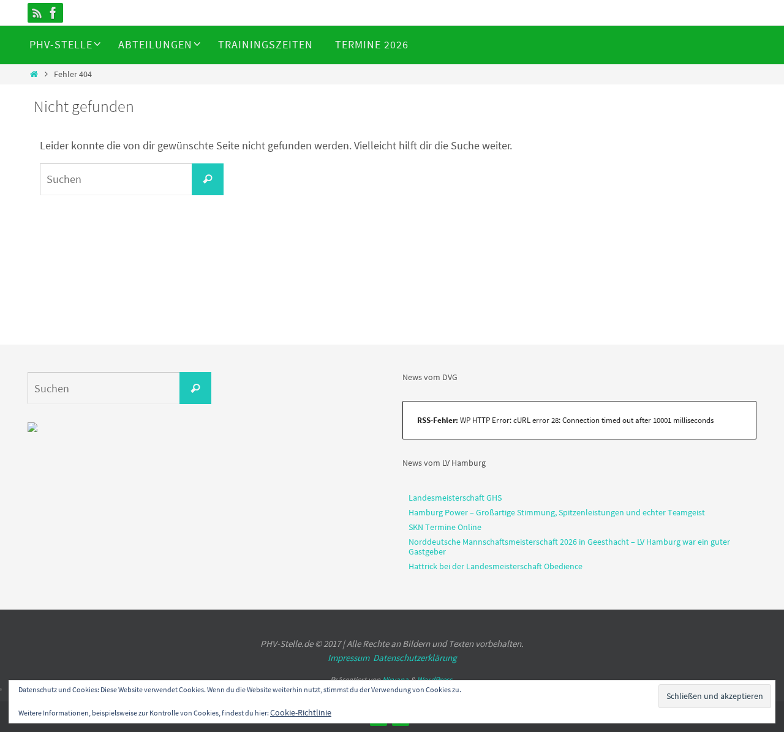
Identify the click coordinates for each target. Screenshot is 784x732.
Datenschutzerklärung (415, 657)
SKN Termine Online (445, 526)
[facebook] (53, 13)
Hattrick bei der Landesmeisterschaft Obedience (495, 566)
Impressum (348, 657)
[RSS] (37, 13)
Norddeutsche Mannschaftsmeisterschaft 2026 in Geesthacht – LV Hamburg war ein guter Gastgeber (569, 547)
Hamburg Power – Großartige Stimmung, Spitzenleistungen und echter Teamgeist (557, 512)
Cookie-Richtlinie (300, 712)
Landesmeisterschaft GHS (455, 497)
